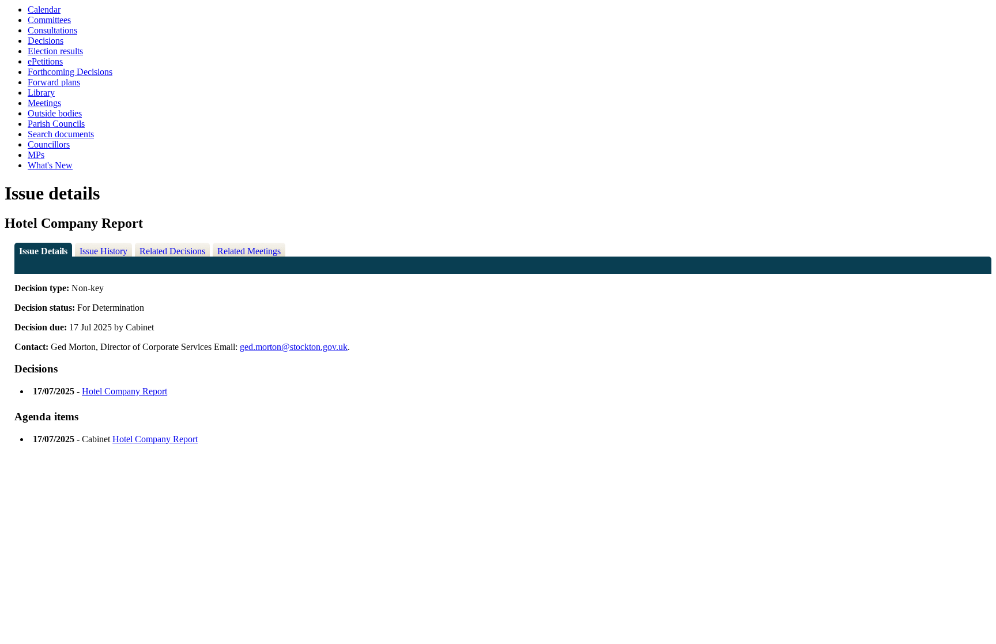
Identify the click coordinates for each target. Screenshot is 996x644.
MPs (36, 155)
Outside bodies (55, 113)
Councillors (49, 144)
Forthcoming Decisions (70, 72)
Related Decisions (172, 251)
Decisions (45, 41)
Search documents (61, 134)
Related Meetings (249, 251)
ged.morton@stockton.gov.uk (294, 347)
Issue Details (43, 251)
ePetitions (45, 61)
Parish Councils (56, 124)
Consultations (52, 30)
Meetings (44, 103)
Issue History (103, 251)
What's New (50, 165)
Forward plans (54, 82)
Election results (55, 51)
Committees (49, 20)
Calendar (44, 9)
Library (41, 92)
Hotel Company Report (124, 391)
